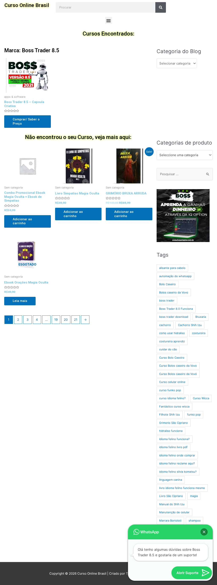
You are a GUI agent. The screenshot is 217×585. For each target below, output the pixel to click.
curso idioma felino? (172, 398)
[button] (108, 20)
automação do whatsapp (175, 276)
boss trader (166, 300)
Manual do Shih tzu (172, 504)
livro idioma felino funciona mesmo (182, 488)
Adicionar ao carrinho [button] (22, 221)
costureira (198, 333)
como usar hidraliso (172, 333)
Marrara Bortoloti (170, 520)
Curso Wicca (201, 398)
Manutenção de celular (174, 512)
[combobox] (185, 155)
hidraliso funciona (170, 430)
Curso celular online (172, 382)
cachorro (165, 325)
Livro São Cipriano (171, 496)
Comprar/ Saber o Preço (26, 121)
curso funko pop (170, 390)
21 (75, 320)
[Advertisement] (185, 103)
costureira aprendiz (172, 341)
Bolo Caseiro (167, 284)
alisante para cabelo (172, 268)
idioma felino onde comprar (177, 455)
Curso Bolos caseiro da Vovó (178, 374)
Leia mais (20, 301)
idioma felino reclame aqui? (177, 463)
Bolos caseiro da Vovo (173, 292)
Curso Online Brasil (26, 5)
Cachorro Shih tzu (190, 325)
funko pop (194, 414)
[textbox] (182, 155)
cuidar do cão (168, 349)
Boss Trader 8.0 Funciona (176, 308)
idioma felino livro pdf (173, 447)
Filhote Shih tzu (169, 414)
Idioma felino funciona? (174, 439)
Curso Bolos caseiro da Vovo (178, 365)
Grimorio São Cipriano (173, 422)
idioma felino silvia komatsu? (178, 471)
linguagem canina (170, 479)
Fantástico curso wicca (174, 406)
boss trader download (173, 316)
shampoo (195, 520)
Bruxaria (200, 316)
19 (56, 320)
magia (194, 496)
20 (66, 320)
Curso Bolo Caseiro (171, 357)
